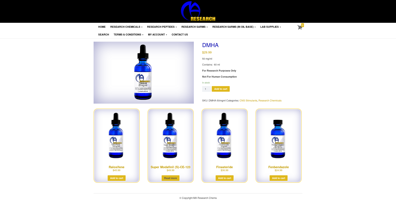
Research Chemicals (125, 26)
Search (103, 34)
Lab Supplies (269, 26)
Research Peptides (161, 26)
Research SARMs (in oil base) (233, 26)
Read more (170, 178)
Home (102, 26)
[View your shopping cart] (299, 29)
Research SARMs (193, 26)
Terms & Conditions (128, 34)
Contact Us (180, 34)
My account (157, 34)
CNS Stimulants (248, 100)
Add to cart (220, 89)
